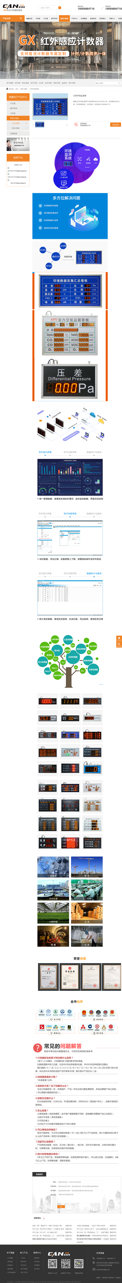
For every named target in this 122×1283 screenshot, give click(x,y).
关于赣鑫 (10, 1253)
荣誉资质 (10, 1261)
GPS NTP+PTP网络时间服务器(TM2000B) (18, 171)
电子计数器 (24, 1269)
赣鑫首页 (29, 18)
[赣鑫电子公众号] (52, 1263)
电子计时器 (72, 83)
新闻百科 (37, 1258)
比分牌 (41, 83)
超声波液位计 (76, 1282)
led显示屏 (24, 1282)
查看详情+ (68, 1225)
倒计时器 (17, 83)
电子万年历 (34, 83)
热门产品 (24, 1253)
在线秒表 (13, 133)
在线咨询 (115, 124)
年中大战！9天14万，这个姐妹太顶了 (45, 1232)
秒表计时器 (56, 83)
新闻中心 (37, 1253)
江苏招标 (18, 1282)
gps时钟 (64, 83)
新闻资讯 (93, 18)
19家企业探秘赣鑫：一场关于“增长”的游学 (91, 1225)
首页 (16, 89)
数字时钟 (54, 18)
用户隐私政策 (12, 1272)
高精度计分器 (18, 165)
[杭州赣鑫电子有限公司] (14, 6)
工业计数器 (15, 123)
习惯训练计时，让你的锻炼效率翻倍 (44, 1239)
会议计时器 (48, 83)
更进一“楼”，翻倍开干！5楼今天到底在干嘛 (47, 1225)
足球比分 (55, 1282)
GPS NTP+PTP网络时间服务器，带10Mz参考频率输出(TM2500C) (18, 177)
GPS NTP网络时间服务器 (18, 183)
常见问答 (37, 1261)
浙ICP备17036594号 (108, 1278)
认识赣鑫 (10, 1258)
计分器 (45, 18)
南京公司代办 (39, 1282)
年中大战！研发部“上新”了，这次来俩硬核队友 (92, 1229)
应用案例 (84, 18)
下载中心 (112, 18)
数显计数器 (64, 18)
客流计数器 (25, 83)
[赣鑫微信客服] (79, 1263)
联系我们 (103, 18)
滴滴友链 (62, 1282)
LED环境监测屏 (34, 89)
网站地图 (10, 1269)
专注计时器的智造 (12, 10)
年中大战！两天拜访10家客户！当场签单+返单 (48, 1229)
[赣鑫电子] (59, 1256)
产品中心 (74, 18)
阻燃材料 (68, 1282)
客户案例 (37, 1269)
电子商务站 (48, 1282)
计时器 (38, 18)
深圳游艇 (31, 1282)
